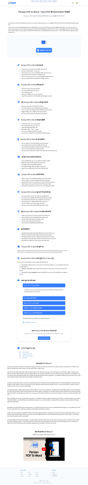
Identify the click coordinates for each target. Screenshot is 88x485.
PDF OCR (24, 357)
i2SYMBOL (50, 1)
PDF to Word (25, 352)
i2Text (21, 474)
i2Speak (22, 476)
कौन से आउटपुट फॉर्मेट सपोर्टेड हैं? (44, 298)
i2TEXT (45, 1)
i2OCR (41, 1)
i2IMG (37, 1)
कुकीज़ (48, 480)
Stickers (37, 476)
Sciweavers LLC (48, 482)
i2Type (29, 476)
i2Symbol (30, 474)
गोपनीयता (40, 480)
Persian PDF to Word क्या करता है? (44, 285)
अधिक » (54, 1)
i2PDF (33, 1)
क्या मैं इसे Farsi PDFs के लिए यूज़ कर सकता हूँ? (44, 308)
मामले (44, 480)
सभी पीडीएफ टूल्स (54, 476)
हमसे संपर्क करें (54, 474)
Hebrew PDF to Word (27, 356)
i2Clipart (37, 474)
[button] (73, 3)
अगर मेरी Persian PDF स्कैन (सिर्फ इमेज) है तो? (44, 313)
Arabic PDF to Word (27, 354)
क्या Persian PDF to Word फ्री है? (44, 303)
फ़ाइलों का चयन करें (45, 50)
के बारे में (53, 472)
